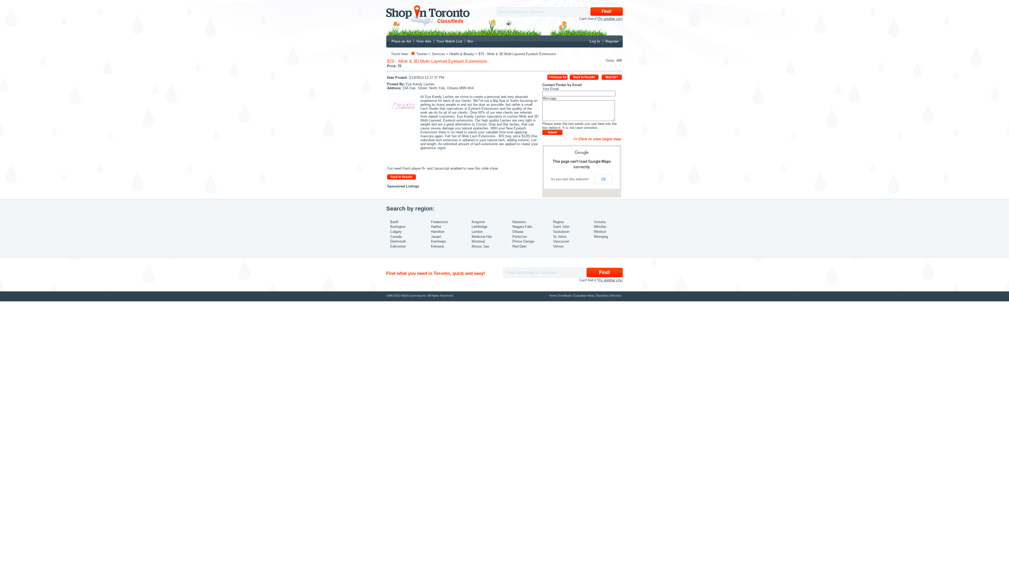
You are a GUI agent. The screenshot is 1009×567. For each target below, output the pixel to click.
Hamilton (437, 232)
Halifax (436, 227)
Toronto (422, 54)
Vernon (558, 246)
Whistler (600, 227)
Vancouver (561, 241)
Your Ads (423, 41)
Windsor (600, 232)
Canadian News (584, 295)
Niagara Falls (522, 227)
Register (612, 41)
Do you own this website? (570, 179)
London (477, 232)
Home (553, 295)
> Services (437, 54)
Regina (558, 222)
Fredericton (439, 222)
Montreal (478, 241)
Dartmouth (398, 241)
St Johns (560, 237)
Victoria (599, 222)
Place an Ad (401, 41)
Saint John (561, 227)
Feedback (565, 295)
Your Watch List (449, 41)
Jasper (436, 237)
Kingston (478, 222)
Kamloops (438, 241)
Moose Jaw (480, 246)
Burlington (397, 227)
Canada (396, 237)
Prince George (523, 241)
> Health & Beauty (460, 54)
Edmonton (398, 246)
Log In (595, 41)
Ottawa (517, 232)
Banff (394, 222)
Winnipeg (601, 237)
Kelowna (437, 246)
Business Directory (609, 295)
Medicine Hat (482, 237)
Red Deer (519, 246)
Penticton (519, 237)
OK (603, 179)
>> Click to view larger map (596, 139)
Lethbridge (479, 227)
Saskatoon (561, 232)
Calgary (396, 232)
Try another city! (610, 19)
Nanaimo (519, 222)
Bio (470, 41)
